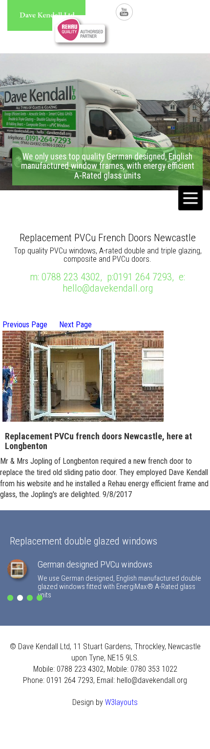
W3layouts (121, 702)
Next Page (75, 324)
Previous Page (24, 324)
